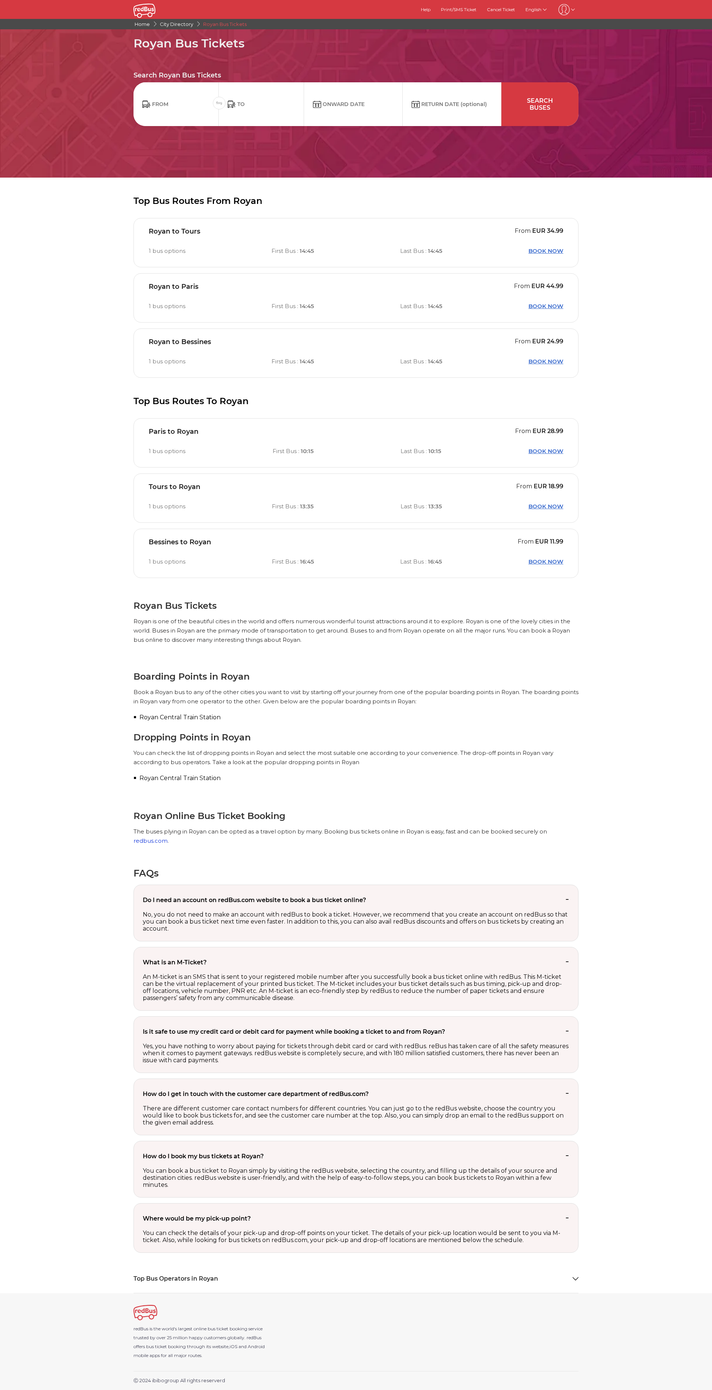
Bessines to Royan (180, 542)
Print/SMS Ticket (459, 9)
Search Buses (540, 104)
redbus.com (151, 840)
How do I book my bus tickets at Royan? (203, 1156)
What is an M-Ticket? (175, 962)
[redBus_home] (154, 9)
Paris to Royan (173, 431)
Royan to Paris (173, 287)
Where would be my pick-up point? (197, 1218)
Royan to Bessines (180, 342)
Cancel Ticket (501, 9)
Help (426, 9)
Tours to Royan (174, 487)
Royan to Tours (174, 231)
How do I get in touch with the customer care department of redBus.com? (256, 1093)
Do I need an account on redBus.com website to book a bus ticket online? (254, 900)
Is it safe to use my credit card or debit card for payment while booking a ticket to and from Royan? (294, 1031)
